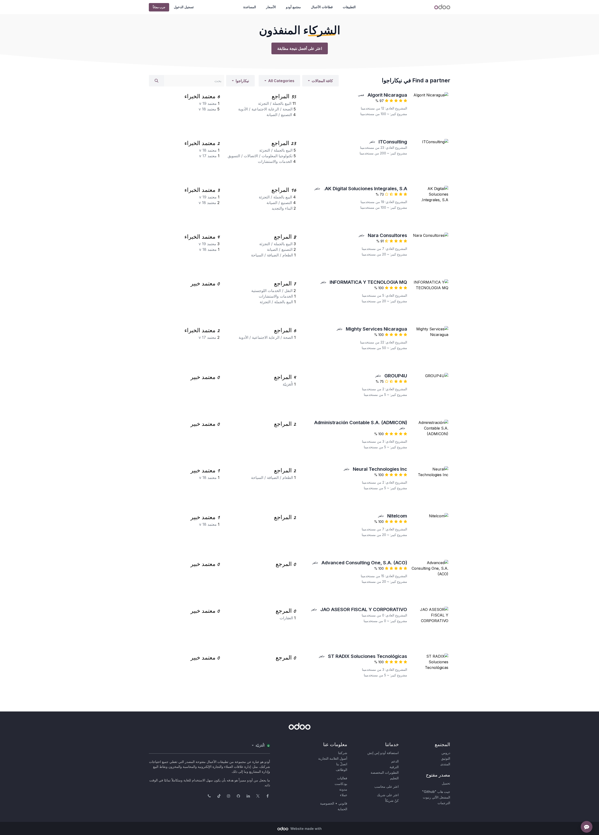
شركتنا (342, 753)
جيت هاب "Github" (436, 792)
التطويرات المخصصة (385, 772)
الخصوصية (327, 803)
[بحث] (156, 81)
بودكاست (341, 784)
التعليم (394, 778)
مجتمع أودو (293, 7)
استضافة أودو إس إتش (383, 753)
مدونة (343, 789)
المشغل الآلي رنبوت (436, 797)
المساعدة (249, 7)
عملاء (343, 795)
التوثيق (445, 758)
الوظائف (341, 770)
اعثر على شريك (388, 795)
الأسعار (271, 7)
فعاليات (342, 778)
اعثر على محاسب (386, 786)
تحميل (446, 783)
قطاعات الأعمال (322, 7)
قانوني (342, 803)
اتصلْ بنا (341, 764)
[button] (320, 81)
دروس (446, 753)
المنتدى (445, 764)
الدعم (395, 761)
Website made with (305, 829)
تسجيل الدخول (184, 7)
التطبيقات (349, 7)
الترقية (394, 767)
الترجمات (444, 803)
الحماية (342, 809)
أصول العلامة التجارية (332, 758)
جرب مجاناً (159, 7)
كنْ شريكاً (392, 800)
